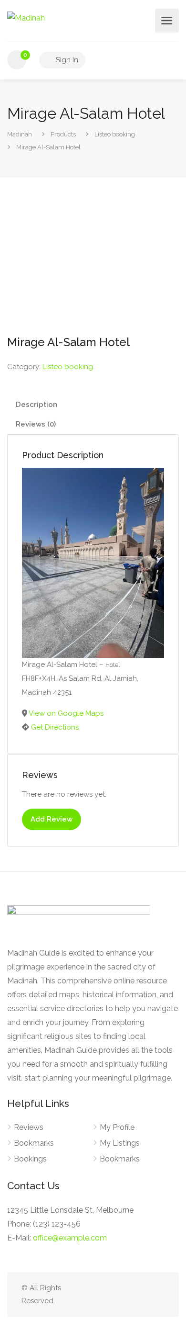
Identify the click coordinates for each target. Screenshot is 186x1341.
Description (36, 404)
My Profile (117, 1127)
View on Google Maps (66, 713)
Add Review (51, 819)
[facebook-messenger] (143, 1295)
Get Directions (55, 727)
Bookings (30, 1158)
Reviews (28, 1127)
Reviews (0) (36, 424)
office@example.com (70, 1237)
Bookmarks (34, 1143)
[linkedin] (127, 1295)
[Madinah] (26, 17)
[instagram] (159, 1295)
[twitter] (111, 1295)
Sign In (66, 60)
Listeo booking (67, 366)
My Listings (120, 1143)
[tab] (93, 405)
